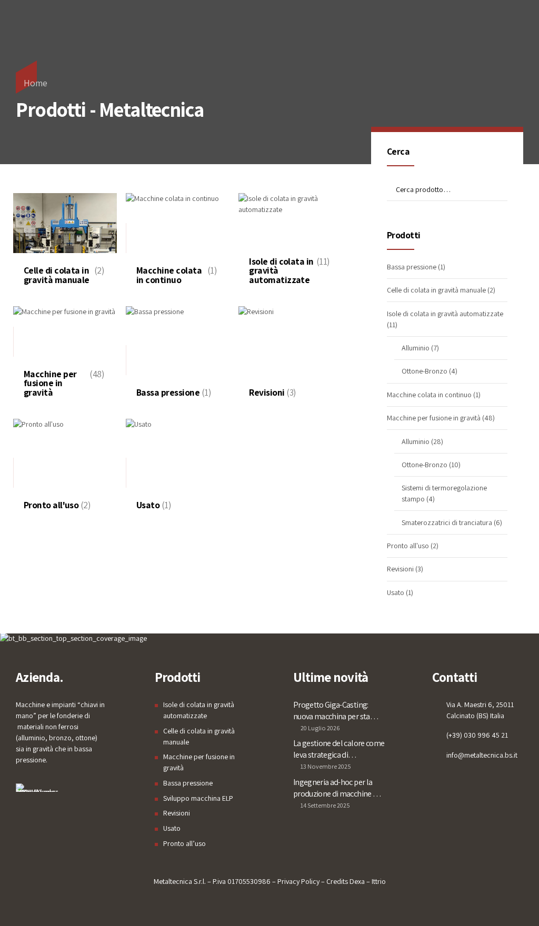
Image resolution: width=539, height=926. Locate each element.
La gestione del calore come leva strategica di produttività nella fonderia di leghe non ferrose (338, 749)
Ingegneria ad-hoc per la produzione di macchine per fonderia (338, 788)
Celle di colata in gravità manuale (436, 290)
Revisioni (400, 568)
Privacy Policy (298, 881)
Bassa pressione (411, 266)
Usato (395, 592)
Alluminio (416, 348)
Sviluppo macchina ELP (198, 798)
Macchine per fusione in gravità (434, 417)
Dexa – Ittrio (368, 881)
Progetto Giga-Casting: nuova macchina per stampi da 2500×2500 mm (338, 710)
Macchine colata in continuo (429, 394)
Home (35, 83)
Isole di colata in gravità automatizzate (445, 313)
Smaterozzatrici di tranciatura (447, 522)
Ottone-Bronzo (424, 371)
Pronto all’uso (184, 843)
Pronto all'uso (408, 545)
